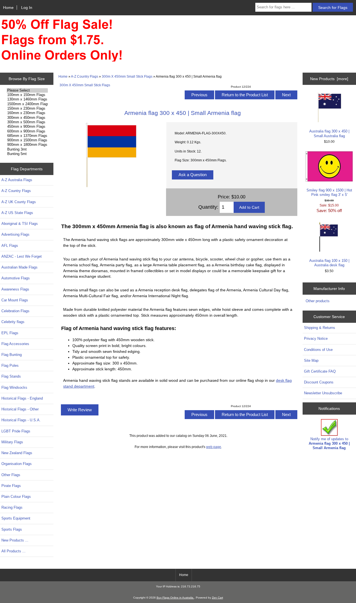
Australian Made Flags (19, 267)
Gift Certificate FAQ (320, 371)
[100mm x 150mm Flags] (27, 95)
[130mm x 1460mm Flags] (27, 99)
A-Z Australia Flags (16, 180)
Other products (318, 301)
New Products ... (14, 540)
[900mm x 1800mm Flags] (27, 144)
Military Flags (12, 442)
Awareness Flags (15, 289)
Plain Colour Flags (16, 496)
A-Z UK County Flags (18, 202)
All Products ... (13, 551)
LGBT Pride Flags (15, 431)
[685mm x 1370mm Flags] (27, 136)
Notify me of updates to (329, 443)
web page (213, 447)
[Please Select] (27, 90)
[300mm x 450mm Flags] (27, 117)
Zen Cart (217, 597)
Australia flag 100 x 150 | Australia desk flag (329, 263)
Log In (26, 7)
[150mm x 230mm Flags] (27, 108)
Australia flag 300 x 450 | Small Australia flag (329, 133)
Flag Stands (11, 376)
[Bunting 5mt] (27, 154)
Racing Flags (12, 507)
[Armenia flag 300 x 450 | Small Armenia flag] (111, 186)
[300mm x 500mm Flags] (27, 122)
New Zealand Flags (16, 453)
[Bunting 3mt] (27, 149)
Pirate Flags (11, 486)
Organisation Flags (16, 464)
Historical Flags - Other (20, 409)
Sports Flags (11, 529)
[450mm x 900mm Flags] (27, 126)
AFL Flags (9, 245)
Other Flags (10, 475)
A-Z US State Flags (17, 213)
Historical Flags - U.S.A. (21, 420)
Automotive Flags (15, 278)
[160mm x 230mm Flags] (27, 113)
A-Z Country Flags (84, 76)
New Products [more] (329, 79)
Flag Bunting (11, 355)
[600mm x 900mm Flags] (27, 131)
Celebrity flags (12, 322)
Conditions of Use (318, 350)
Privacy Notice (316, 338)
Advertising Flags (15, 234)
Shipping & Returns (319, 328)
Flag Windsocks (14, 387)
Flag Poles (10, 365)
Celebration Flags (15, 311)
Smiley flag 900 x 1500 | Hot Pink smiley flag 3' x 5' (329, 192)
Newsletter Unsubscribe (323, 393)
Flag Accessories (15, 344)
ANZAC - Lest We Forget (21, 256)
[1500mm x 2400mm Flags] (27, 104)
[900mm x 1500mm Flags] (27, 140)
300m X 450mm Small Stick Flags (127, 76)
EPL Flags (9, 333)
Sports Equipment (15, 518)
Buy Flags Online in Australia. (175, 597)
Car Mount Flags (14, 300)
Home (8, 7)
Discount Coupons (318, 382)
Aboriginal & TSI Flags (19, 223)
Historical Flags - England (22, 398)
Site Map (311, 360)
